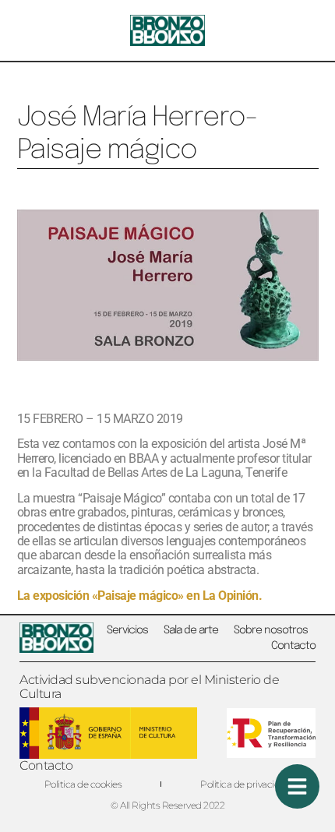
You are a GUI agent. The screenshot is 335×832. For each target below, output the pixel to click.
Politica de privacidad (245, 784)
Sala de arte (191, 630)
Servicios (127, 630)
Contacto (293, 645)
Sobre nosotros (271, 630)
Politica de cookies (83, 784)
